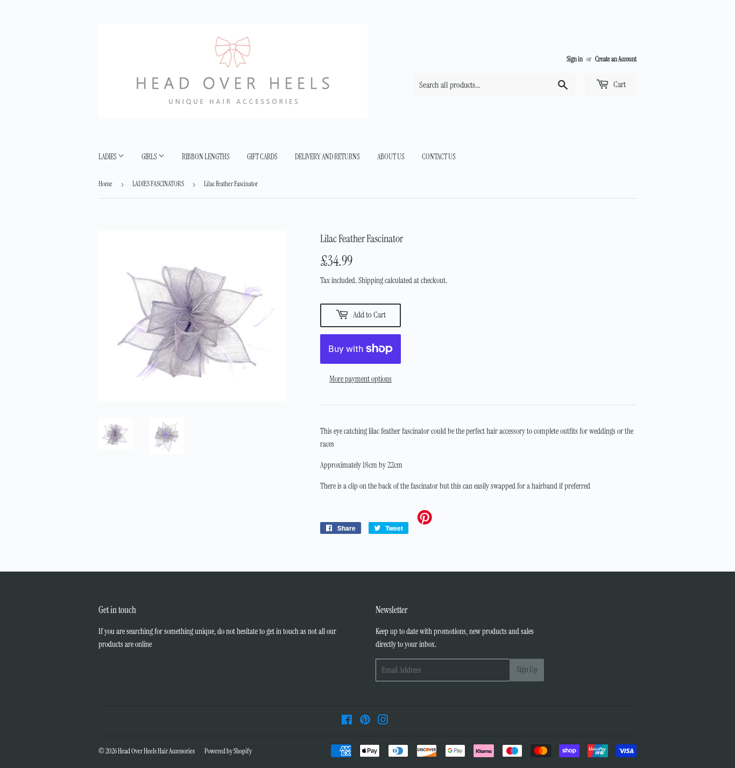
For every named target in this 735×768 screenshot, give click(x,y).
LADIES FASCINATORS (158, 183)
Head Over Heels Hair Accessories (156, 751)
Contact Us (439, 156)
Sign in (575, 59)
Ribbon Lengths (206, 156)
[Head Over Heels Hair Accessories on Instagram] (383, 721)
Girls (150, 156)
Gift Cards (262, 156)
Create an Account (616, 59)
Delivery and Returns (327, 156)
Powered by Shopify (228, 751)
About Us (391, 156)
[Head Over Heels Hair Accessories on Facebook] (346, 721)
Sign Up (527, 669)
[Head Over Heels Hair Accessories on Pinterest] (365, 721)
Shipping (370, 280)
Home (105, 183)
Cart (619, 84)
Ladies (108, 156)
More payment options (360, 379)
